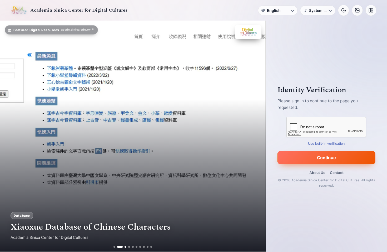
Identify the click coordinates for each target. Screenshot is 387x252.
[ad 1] (114, 247)
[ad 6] (137, 247)
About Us (317, 173)
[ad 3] (124, 247)
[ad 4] (129, 247)
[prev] (9, 136)
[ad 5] (133, 247)
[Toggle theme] (343, 10)
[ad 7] (140, 247)
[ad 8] (144, 247)
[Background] (357, 10)
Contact (337, 173)
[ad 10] (151, 247)
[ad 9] (148, 247)
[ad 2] (118, 247)
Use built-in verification (326, 144)
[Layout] (370, 10)
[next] (256, 136)
